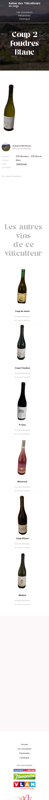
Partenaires (24, 15)
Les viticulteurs (25, 12)
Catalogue (24, 19)
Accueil (24, 744)
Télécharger (21, 164)
